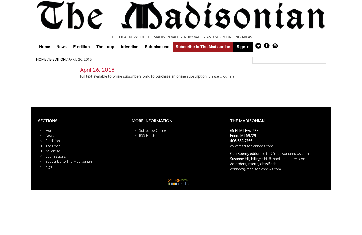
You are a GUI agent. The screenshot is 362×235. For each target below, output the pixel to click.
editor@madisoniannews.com (285, 153)
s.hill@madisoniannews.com (284, 158)
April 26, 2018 (97, 70)
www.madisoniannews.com (251, 146)
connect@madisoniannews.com (255, 169)
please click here (221, 76)
